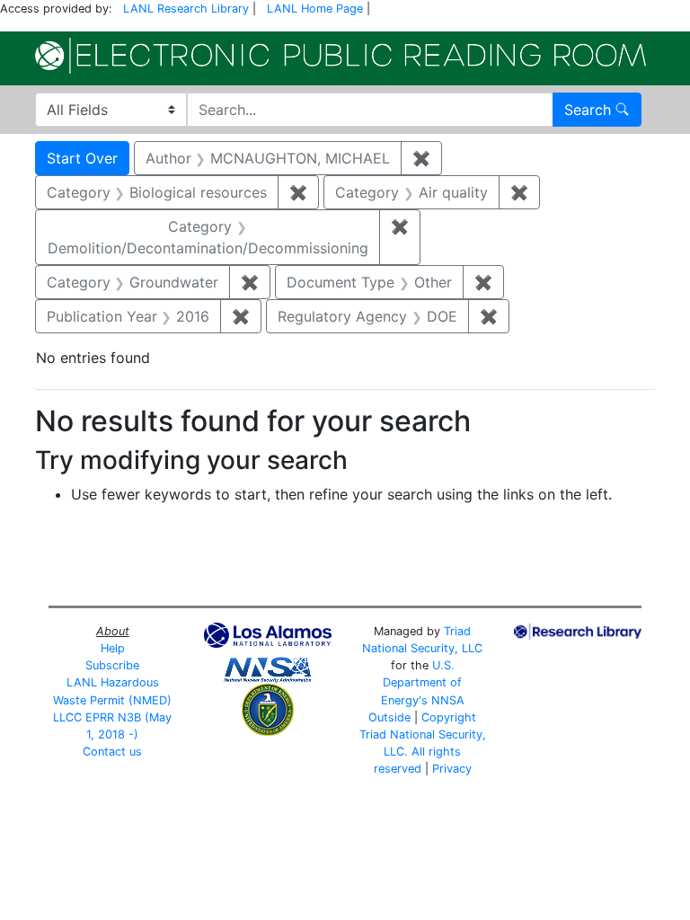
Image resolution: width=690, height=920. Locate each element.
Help (113, 648)
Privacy (452, 768)
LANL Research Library (186, 8)
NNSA (447, 700)
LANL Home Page (315, 8)
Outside (389, 717)
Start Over (82, 158)
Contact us (112, 751)
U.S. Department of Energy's (422, 682)
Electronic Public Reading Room (340, 55)
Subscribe (112, 665)
